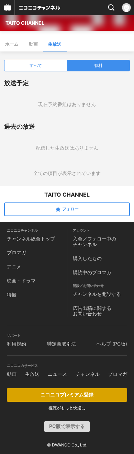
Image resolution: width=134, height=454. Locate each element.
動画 (33, 44)
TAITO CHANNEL (24, 23)
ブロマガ (16, 252)
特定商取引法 (61, 344)
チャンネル (88, 374)
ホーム (12, 44)
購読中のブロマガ (92, 272)
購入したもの (87, 258)
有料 (98, 65)
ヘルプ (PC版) (112, 344)
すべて (36, 65)
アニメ (14, 266)
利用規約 (16, 344)
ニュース (57, 374)
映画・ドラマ (21, 280)
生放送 (55, 44)
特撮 (11, 295)
